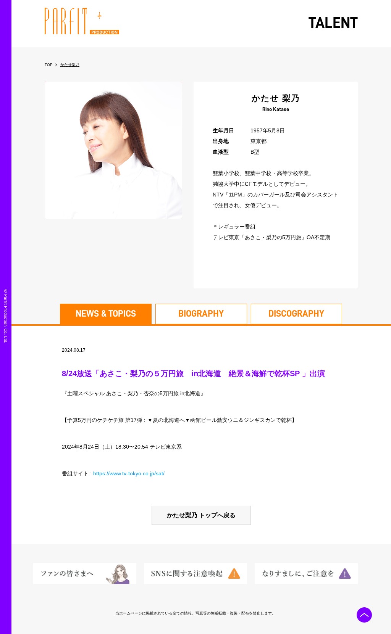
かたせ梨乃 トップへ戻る (201, 515)
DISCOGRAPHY (296, 313)
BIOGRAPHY (201, 313)
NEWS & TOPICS (106, 313)
